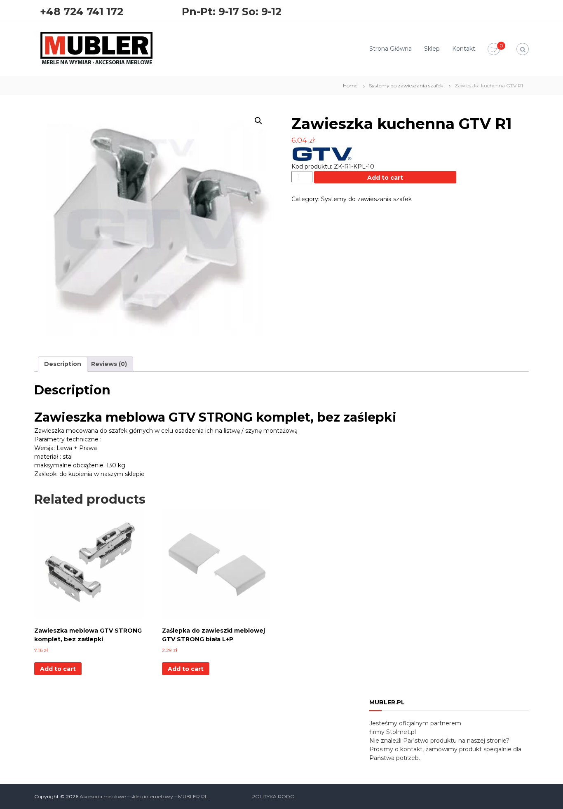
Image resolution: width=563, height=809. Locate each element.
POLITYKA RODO (273, 796)
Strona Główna (390, 48)
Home (350, 85)
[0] (493, 49)
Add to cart (385, 177)
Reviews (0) (109, 364)
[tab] (62, 364)
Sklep (432, 48)
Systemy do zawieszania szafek (406, 85)
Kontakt (463, 48)
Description (62, 364)
